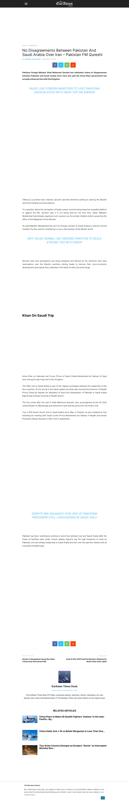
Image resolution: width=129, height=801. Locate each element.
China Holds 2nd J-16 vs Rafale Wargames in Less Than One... (72, 731)
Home (24, 45)
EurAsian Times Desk (32, 59)
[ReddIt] (73, 65)
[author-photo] (64, 683)
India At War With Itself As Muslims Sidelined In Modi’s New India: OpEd (86, 660)
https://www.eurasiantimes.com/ (64, 690)
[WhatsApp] (67, 65)
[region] (64, 27)
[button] (26, 4)
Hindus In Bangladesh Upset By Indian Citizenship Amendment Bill (38, 660)
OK (103, 797)
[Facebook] (54, 65)
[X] (60, 65)
